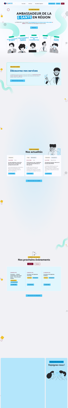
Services (30, 3)
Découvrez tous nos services (17, 80)
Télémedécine (33, 157)
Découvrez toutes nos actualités (34, 181)
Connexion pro (52, 3)
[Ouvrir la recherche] (16, 3)
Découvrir (34, 27)
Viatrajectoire (54, 157)
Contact (58, 3)
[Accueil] (8, 3)
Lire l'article (12, 173)
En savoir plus (13, 284)
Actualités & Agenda (39, 3)
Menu (63, 3)
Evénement (11, 157)
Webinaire (30, 263)
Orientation (47, 157)
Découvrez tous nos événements (34, 295)
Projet (28, 157)
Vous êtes (23, 3)
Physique (37, 263)
